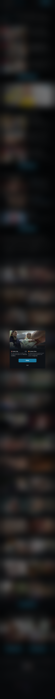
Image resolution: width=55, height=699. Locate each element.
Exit (27, 365)
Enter (27, 360)
